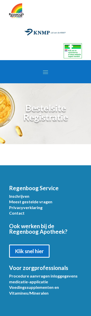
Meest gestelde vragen (30, 201)
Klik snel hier (29, 251)
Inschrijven (19, 196)
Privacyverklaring (25, 207)
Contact (17, 213)
